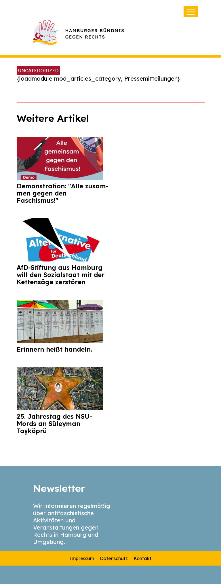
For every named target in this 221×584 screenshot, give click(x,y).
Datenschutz (114, 558)
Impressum (82, 558)
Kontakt (142, 558)
